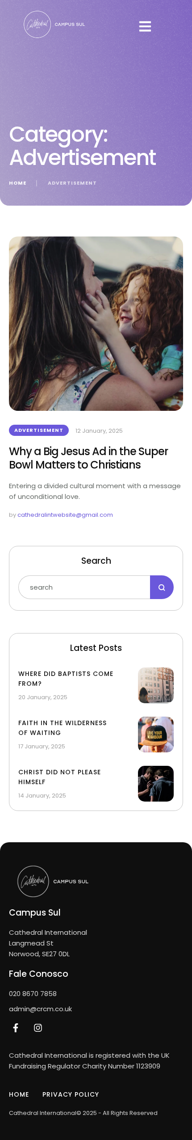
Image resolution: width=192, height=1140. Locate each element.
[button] (145, 26)
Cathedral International (42, 1113)
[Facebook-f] (15, 1027)
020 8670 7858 (33, 993)
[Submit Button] (162, 587)
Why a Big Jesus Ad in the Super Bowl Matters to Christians (88, 458)
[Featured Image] (96, 323)
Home (17, 182)
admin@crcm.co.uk (40, 1008)
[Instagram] (37, 1027)
